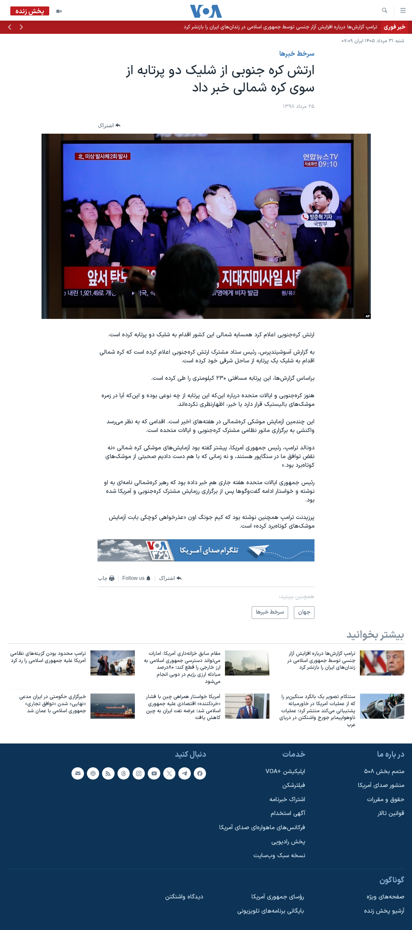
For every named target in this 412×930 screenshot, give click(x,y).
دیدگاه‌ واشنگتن (184, 897)
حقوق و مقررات (385, 799)
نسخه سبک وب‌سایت (279, 855)
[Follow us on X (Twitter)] (169, 773)
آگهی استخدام (288, 814)
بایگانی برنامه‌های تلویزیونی (270, 911)
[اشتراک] (77, 773)
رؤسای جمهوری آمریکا (277, 897)
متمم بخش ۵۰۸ (384, 771)
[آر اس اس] (108, 773)
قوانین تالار (391, 814)
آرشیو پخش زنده (384, 911)
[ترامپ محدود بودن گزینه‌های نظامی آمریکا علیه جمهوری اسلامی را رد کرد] (112, 663)
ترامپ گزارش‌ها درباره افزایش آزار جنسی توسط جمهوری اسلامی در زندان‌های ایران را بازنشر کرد (280, 27)
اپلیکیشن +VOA (285, 771)
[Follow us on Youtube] (154, 773)
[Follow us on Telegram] (184, 773)
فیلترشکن (293, 785)
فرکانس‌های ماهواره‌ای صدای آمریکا (262, 827)
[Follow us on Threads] (123, 773)
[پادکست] (93, 773)
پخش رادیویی (288, 842)
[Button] (109, 125)
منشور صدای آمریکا (381, 785)
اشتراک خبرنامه (287, 799)
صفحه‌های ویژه (385, 897)
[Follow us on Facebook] (200, 773)
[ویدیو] (59, 11)
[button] (21, 28)
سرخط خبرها (296, 54)
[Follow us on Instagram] (139, 773)
